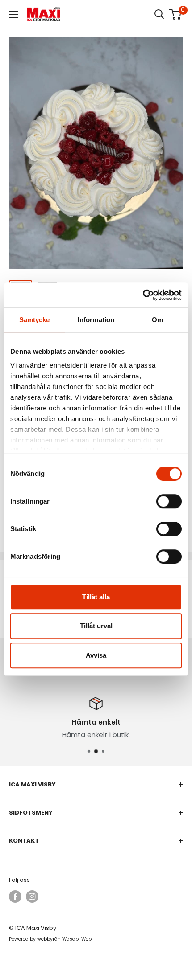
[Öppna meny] (13, 14)
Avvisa (96, 655)
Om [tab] (157, 319)
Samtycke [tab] (34, 319)
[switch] (169, 501)
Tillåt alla (96, 597)
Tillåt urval (96, 626)
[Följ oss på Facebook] (15, 896)
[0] (175, 14)
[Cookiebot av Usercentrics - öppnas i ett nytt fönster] (143, 295)
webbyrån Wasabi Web (64, 939)
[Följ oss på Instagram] (32, 896)
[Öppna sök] (159, 14)
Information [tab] (96, 319)
